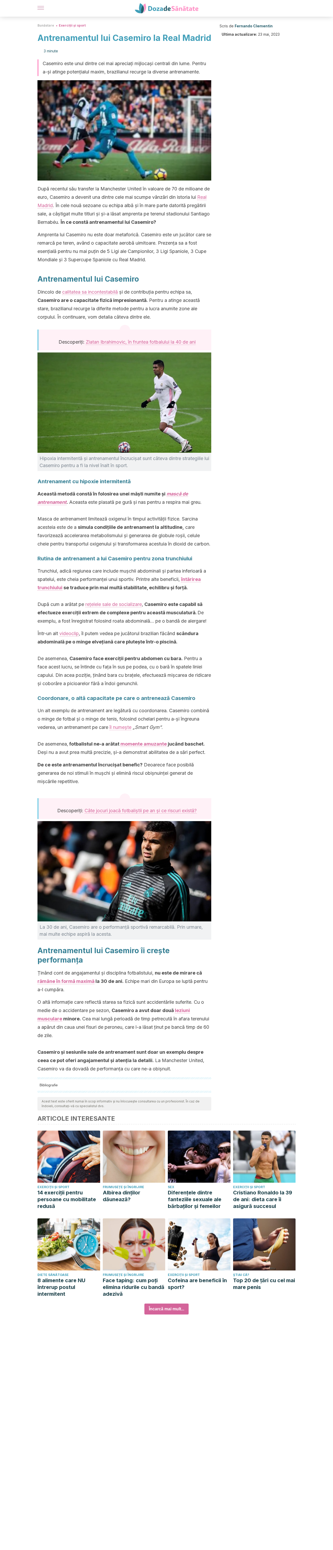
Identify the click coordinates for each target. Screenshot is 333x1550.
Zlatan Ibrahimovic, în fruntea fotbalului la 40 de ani (141, 342)
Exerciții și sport (72, 25)
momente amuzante (143, 744)
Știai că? (241, 1275)
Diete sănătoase (53, 1275)
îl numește (120, 727)
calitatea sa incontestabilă (90, 292)
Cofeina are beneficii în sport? (197, 1283)
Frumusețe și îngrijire (123, 1187)
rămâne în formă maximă (65, 981)
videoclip (69, 633)
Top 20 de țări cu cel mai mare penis (264, 1283)
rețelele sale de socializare (113, 604)
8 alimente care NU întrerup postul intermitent (61, 1287)
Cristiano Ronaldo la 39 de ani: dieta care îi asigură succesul (262, 1199)
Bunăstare (45, 25)
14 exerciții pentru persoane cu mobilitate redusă (66, 1199)
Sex (171, 1187)
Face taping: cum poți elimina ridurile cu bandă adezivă (133, 1287)
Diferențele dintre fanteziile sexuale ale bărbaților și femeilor (194, 1199)
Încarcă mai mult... (166, 1309)
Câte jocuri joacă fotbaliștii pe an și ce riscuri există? (141, 810)
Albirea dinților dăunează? (121, 1195)
